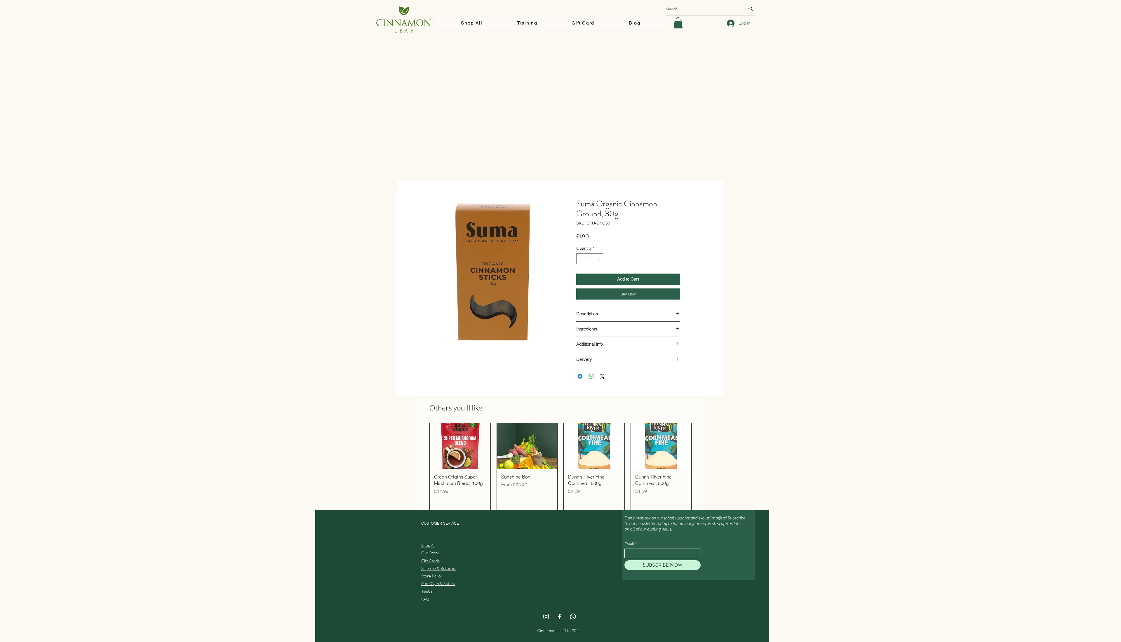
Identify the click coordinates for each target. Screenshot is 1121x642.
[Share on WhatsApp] (591, 376)
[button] (678, 22)
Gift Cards (430, 560)
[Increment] (598, 259)
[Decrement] (580, 259)
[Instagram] (546, 616)
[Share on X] (602, 376)
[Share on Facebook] (580, 376)
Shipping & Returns (438, 568)
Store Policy (431, 575)
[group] (560, 468)
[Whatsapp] (573, 616)
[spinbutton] (589, 259)
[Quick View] (460, 446)
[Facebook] (559, 616)
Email (629, 544)
